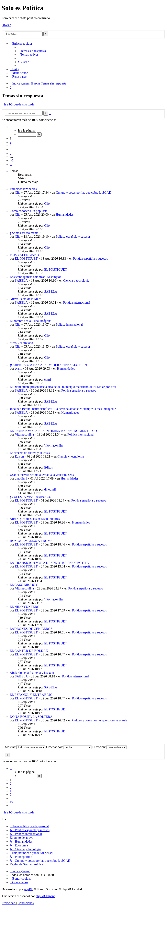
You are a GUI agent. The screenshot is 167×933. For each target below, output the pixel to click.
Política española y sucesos (73, 236)
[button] (11, 126)
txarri (18, 368)
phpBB (28, 889)
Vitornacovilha (24, 434)
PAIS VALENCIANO (24, 255)
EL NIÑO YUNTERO (25, 606)
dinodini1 (21, 478)
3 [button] (10, 145)
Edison (19, 456)
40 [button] (11, 160)
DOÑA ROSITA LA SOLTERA (31, 716)
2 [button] (10, 142)
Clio (17, 192)
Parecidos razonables (23, 189)
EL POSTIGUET (26, 258)
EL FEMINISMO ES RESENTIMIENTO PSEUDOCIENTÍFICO (53, 430)
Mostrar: (10, 747)
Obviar (6, 25)
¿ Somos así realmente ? (25, 233)
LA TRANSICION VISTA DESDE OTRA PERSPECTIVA (49, 562)
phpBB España (45, 896)
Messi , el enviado (21, 343)
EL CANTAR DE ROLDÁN (29, 650)
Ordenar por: (55, 747)
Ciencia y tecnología (76, 280)
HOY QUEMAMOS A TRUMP (31, 540)
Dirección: (99, 747)
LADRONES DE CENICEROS (31, 628)
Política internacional (76, 302)
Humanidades (65, 214)
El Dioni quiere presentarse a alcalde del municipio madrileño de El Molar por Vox (63, 387)
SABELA (21, 280)
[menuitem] (32, 51)
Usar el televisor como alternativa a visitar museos (42, 474)
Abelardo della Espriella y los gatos (32, 672)
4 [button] (10, 149)
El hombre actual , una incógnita (30, 321)
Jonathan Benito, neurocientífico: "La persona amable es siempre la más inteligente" (63, 409)
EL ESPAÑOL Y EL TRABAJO (31, 694)
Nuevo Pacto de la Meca (25, 299)
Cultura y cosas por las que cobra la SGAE (83, 192)
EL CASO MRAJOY (24, 584)
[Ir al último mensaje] (52, 203)
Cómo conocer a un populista (28, 211)
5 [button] (10, 153)
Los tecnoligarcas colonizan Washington (36, 277)
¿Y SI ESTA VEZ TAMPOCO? (31, 496)
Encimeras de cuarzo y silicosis (30, 452)
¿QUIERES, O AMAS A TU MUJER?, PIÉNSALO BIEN (48, 365)
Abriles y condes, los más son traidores (35, 518)
